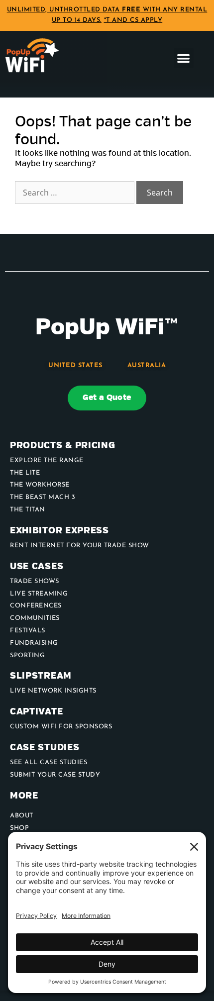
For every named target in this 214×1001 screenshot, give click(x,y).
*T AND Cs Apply (133, 20)
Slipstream (41, 676)
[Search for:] (75, 193)
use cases (36, 566)
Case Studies (44, 747)
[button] (184, 58)
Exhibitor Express (59, 530)
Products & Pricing (62, 445)
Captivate (36, 711)
